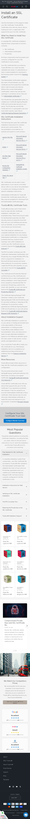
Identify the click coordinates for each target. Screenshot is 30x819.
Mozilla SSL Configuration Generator (6, 168)
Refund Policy (15, 815)
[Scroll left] (3, 626)
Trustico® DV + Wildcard (20, 562)
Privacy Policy (24, 810)
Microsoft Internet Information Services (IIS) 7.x (21, 138)
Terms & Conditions (10, 812)
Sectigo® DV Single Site (8, 588)
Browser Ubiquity (23, 402)
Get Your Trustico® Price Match (15, 702)
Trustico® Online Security (12, 810)
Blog (4, 776)
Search (5, 757)
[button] (3, 6)
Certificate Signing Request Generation (13, 113)
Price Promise (7, 768)
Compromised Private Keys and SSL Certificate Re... (15, 623)
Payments (6, 779)
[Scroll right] (27, 626)
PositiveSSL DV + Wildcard (7, 562)
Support (5, 772)
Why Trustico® (7, 760)
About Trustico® (8, 764)
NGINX (4, 147)
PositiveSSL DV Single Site (6, 537)
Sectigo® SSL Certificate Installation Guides (21, 166)
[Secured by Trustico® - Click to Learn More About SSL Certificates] (4, 815)
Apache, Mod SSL (7, 137)
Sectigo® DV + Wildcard (20, 588)
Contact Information (21, 812)
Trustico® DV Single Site (22, 537)
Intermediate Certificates (12, 96)
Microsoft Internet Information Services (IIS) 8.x (21, 147)
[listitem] (15, 466)
